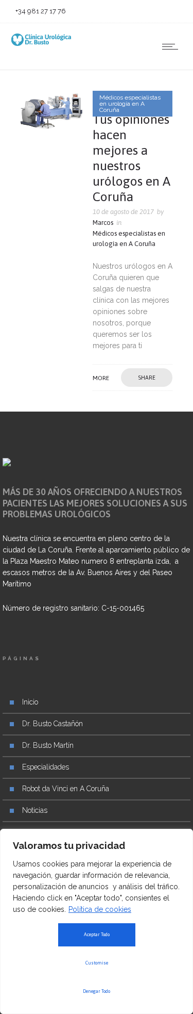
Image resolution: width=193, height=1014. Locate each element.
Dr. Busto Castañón (52, 723)
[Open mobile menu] (172, 46)
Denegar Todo (96, 991)
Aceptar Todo (97, 934)
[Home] (41, 43)
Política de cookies (99, 909)
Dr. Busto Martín (48, 745)
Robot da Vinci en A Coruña (65, 788)
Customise (96, 963)
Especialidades (45, 767)
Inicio (30, 702)
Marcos (103, 222)
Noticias (34, 810)
